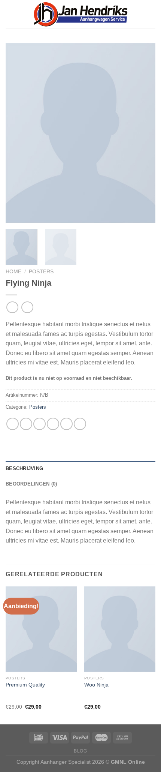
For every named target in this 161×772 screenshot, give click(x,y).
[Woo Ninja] (119, 629)
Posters (41, 271)
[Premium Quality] (41, 629)
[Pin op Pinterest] (66, 424)
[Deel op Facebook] (26, 424)
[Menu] (150, 14)
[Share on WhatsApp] (12, 424)
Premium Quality (25, 685)
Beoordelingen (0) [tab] (31, 484)
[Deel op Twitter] (39, 424)
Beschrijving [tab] (24, 468)
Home (13, 271)
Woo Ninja (96, 685)
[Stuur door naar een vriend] (53, 424)
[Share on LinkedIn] (80, 424)
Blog (80, 751)
